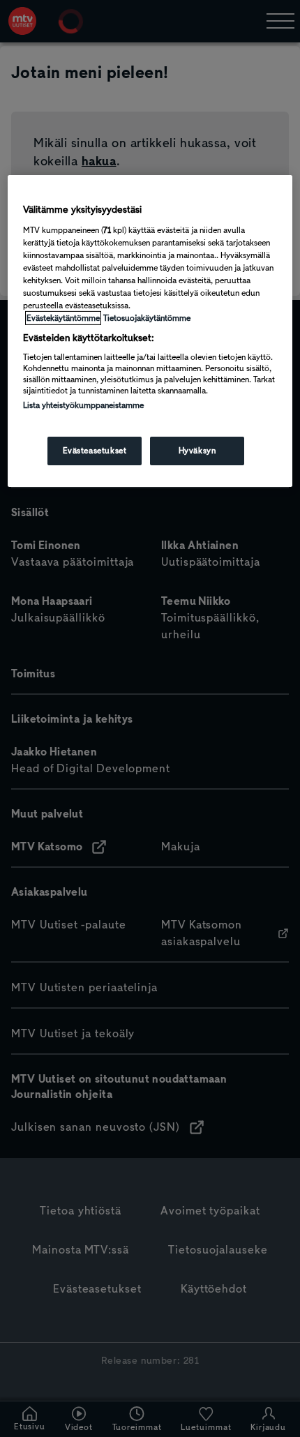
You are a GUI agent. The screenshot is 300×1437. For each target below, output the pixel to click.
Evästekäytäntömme (63, 317)
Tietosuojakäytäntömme (146, 317)
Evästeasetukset (95, 450)
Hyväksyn (197, 450)
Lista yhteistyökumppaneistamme (83, 405)
